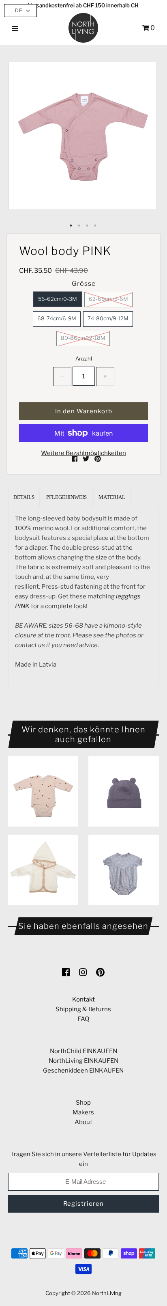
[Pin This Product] (97, 459)
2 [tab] (79, 226)
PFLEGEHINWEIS (66, 497)
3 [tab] (88, 226)
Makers (83, 1112)
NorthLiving (107, 1293)
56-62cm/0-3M (57, 299)
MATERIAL (111, 497)
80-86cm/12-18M (83, 338)
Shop (83, 1102)
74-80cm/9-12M (108, 318)
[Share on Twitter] (86, 459)
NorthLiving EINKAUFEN (83, 1060)
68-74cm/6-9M (56, 318)
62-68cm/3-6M (108, 299)
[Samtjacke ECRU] (43, 870)
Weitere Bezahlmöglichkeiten (83, 453)
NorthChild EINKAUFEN (83, 1051)
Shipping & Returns (83, 1009)
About (83, 1122)
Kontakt (83, 999)
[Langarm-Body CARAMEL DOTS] (43, 791)
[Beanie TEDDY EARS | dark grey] (123, 791)
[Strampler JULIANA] (123, 870)
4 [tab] (96, 226)
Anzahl (83, 358)
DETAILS (23, 497)
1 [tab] (71, 226)
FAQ (83, 1019)
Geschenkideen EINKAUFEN (83, 1070)
